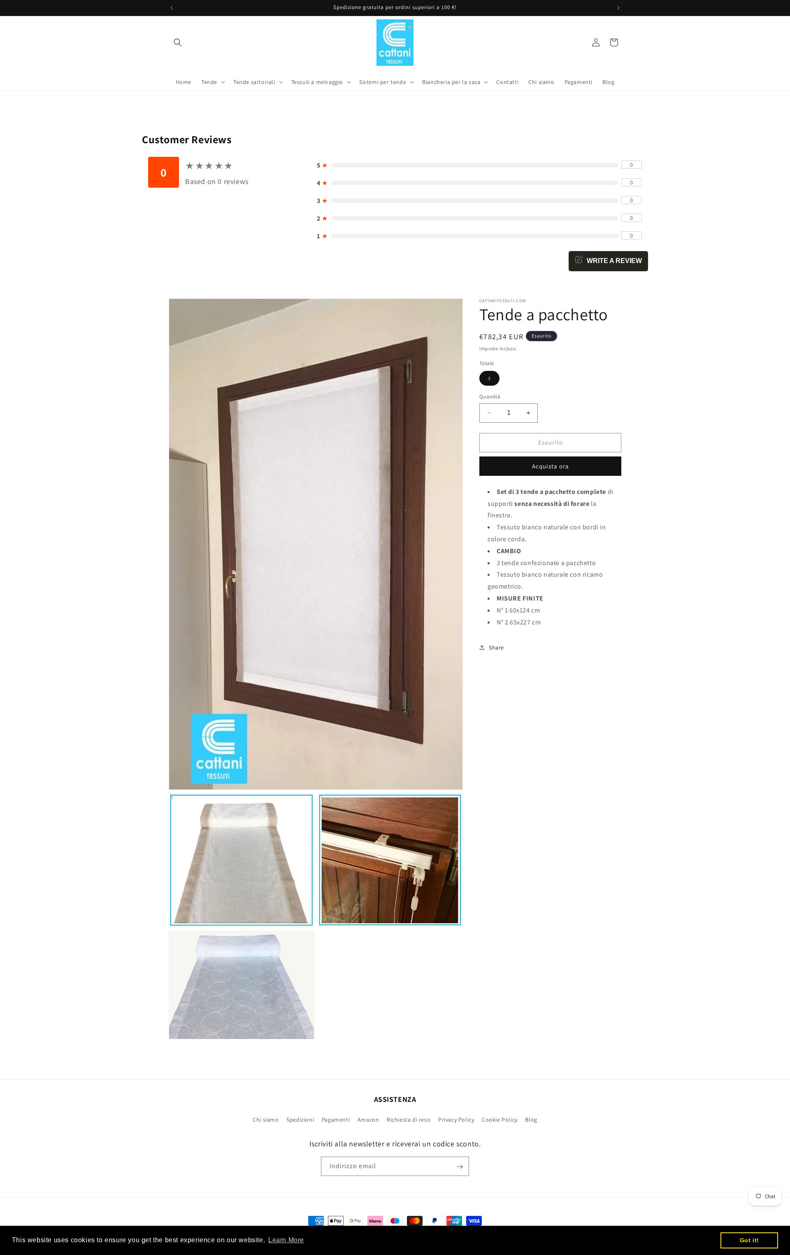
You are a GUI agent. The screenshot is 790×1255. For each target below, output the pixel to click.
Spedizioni (300, 1119)
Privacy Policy (456, 1119)
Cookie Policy (500, 1119)
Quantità (489, 396)
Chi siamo (266, 1119)
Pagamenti (336, 1119)
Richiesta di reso (408, 1119)
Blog (531, 1119)
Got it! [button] (749, 1240)
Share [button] (496, 647)
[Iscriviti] (460, 1166)
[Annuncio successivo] (618, 8)
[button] (178, 42)
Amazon (368, 1119)
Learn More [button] (286, 1239)
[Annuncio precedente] (172, 8)
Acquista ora (550, 466)
